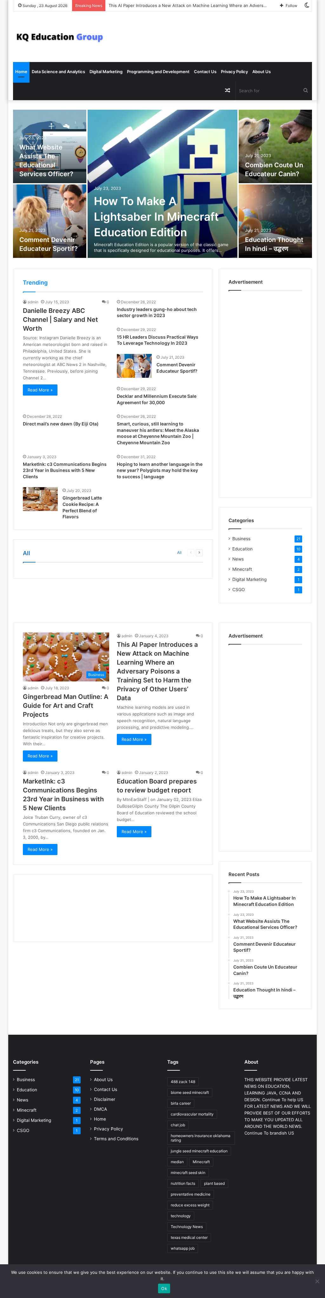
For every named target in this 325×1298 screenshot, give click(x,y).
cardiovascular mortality (192, 1114)
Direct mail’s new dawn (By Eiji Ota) (61, 423)
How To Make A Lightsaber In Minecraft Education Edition (156, 216)
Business (241, 538)
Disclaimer (104, 1099)
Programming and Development (158, 71)
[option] (162, 184)
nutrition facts (183, 1183)
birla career (181, 1103)
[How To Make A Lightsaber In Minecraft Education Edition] (162, 184)
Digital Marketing (106, 71)
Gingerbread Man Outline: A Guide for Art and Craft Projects (65, 705)
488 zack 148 (183, 1081)
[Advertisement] (265, 392)
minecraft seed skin (188, 1172)
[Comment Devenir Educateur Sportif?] (50, 221)
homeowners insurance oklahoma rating (200, 1138)
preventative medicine (190, 1194)
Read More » (40, 389)
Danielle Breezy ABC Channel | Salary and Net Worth (60, 319)
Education (242, 548)
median (177, 1161)
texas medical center (189, 1237)
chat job (178, 1124)
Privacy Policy (234, 71)
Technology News (187, 1226)
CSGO (238, 589)
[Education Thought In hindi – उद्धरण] (275, 221)
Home (21, 71)
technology (181, 1215)
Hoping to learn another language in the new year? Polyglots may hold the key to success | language (159, 470)
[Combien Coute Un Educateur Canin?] (275, 146)
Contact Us (205, 71)
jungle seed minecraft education (199, 1151)
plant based (214, 1183)
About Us (261, 71)
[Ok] (317, 1281)
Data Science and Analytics (58, 71)
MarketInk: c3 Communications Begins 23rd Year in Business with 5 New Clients (65, 470)
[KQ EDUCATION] (59, 36)
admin (33, 302)
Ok (164, 1288)
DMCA (100, 1109)
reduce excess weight (190, 1205)
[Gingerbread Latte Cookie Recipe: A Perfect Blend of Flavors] (40, 499)
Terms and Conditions (116, 1138)
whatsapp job (183, 1248)
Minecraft (242, 569)
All (179, 552)
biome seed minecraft (190, 1092)
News (238, 559)
